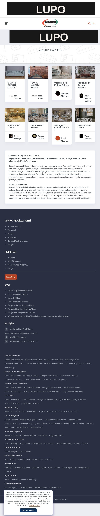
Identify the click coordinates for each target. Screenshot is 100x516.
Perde (12, 460)
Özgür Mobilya (64, 139)
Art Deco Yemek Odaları (52, 392)
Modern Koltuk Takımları (14, 360)
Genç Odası (20, 411)
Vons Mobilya (88, 137)
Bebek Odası (9, 411)
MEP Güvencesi (14, 261)
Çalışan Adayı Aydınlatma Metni (21, 305)
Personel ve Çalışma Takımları (31, 420)
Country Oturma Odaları (14, 364)
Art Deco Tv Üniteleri (13, 404)
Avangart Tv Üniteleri (45, 400)
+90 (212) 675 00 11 (30, 341)
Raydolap (62, 380)
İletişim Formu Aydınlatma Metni (21, 313)
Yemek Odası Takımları (16, 383)
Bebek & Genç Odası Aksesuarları (60, 411)
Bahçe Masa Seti (29, 436)
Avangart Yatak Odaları (49, 376)
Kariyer (11, 234)
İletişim (11, 245)
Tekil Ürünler (42, 436)
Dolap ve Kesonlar (11, 423)
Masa (7, 443)
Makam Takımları (11, 420)
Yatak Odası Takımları (15, 371)
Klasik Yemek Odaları (32, 388)
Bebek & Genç (11, 407)
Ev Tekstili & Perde (13, 455)
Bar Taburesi (49, 443)
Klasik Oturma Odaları (33, 360)
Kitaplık (43, 468)
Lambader (15, 480)
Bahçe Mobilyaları (13, 431)
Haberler (11, 257)
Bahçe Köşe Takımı (72, 360)
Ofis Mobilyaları (12, 415)
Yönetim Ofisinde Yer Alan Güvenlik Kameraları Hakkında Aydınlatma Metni (38, 316)
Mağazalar (12, 237)
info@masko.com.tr (18, 337)
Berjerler (80, 364)
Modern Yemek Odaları (13, 388)
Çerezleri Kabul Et (28, 510)
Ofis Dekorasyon (25, 488)
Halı (6, 460)
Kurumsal (12, 230)
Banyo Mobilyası (26, 452)
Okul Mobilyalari (37, 427)
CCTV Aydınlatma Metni (18, 294)
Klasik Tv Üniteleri (28, 400)
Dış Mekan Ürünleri (81, 443)
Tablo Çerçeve (67, 468)
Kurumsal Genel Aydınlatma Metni (22, 309)
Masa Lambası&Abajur (29, 480)
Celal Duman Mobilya (88, 98)
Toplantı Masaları (74, 420)
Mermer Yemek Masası (13, 392)
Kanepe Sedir (37, 443)
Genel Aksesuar (17, 468)
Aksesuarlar (10, 463)
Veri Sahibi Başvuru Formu (19, 302)
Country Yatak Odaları (68, 376)
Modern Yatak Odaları (13, 376)
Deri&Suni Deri (37, 460)
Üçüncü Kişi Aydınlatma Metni (20, 291)
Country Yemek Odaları (71, 388)
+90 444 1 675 (15, 341)
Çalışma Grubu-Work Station (55, 420)
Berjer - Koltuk (25, 443)
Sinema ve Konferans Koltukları (17, 427)
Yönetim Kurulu (14, 226)
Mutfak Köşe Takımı (82, 468)
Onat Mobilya (17, 137)
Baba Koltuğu (10, 368)
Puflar (88, 364)
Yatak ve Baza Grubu (49, 380)
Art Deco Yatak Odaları (31, 380)
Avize (7, 480)
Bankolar (89, 423)
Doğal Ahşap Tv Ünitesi (31, 404)
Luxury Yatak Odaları (12, 380)
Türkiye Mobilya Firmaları (18, 241)
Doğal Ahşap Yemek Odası (73, 392)
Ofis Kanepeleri (78, 423)
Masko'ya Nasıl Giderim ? (18, 265)
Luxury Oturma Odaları (33, 364)
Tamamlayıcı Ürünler (64, 443)
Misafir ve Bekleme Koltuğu (59, 423)
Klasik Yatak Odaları (30, 376)
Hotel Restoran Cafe (14, 439)
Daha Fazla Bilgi (34, 505)
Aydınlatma (10, 475)
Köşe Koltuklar (70, 364)
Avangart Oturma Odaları (53, 360)
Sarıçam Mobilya (64, 94)
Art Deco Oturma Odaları (53, 364)
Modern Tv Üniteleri (12, 400)
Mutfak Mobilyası (11, 452)
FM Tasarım (17, 97)
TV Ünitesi (9, 395)
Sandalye (14, 443)
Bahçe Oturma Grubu (13, 436)
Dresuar (57, 468)
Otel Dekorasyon (55, 488)
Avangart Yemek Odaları (51, 388)
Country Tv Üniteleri (62, 400)
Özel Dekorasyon (13, 483)
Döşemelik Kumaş (23, 460)
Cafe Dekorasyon (40, 488)
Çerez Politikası (14, 298)
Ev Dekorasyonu (11, 488)
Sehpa (7, 468)
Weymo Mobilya (41, 137)
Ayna (50, 468)
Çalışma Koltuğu (41, 423)
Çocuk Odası (32, 411)
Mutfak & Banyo (12, 447)
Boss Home (40, 97)
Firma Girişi (10, 277)
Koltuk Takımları (12, 355)
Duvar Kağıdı (49, 460)
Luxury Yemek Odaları (32, 392)
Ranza (77, 411)
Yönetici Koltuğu (26, 423)
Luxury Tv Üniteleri (79, 400)
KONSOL (8, 472)
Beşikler (42, 411)
